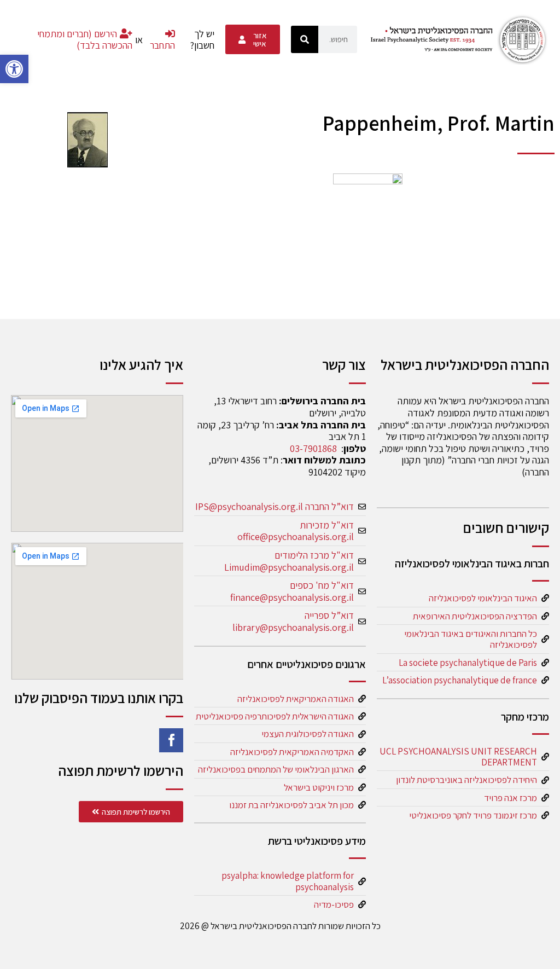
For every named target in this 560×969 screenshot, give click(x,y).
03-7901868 (313, 448)
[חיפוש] (304, 39)
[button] (14, 69)
